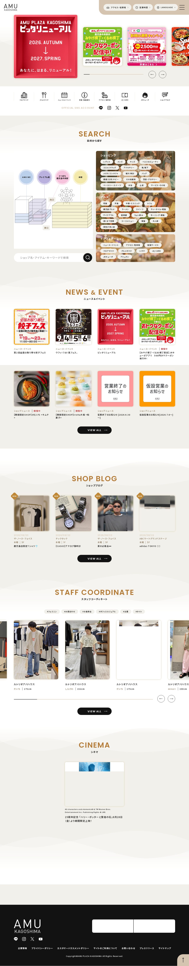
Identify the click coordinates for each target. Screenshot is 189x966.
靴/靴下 (145, 167)
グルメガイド (126, 251)
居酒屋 (124, 215)
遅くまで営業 (108, 221)
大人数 (156, 221)
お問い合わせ (128, 958)
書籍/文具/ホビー (111, 179)
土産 (142, 185)
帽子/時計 (130, 173)
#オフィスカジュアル (107, 611)
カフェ (149, 203)
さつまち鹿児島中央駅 (62, 177)
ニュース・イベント (111, 245)
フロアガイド (108, 251)
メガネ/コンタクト (110, 173)
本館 (81, 177)
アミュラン (124, 256)
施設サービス (153, 245)
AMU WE (26, 177)
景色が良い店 (109, 227)
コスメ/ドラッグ (109, 167)
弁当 (130, 185)
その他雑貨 (131, 179)
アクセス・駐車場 (133, 245)
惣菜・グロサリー (150, 179)
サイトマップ (165, 958)
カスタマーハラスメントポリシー (73, 958)
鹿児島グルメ (108, 209)
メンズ (120, 161)
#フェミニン (52, 611)
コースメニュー (128, 221)
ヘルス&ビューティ (150, 161)
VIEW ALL (94, 430)
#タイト (139, 611)
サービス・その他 (158, 185)
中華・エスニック (133, 203)
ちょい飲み (138, 215)
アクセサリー (129, 167)
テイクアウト (108, 215)
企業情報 (22, 958)
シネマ (142, 251)
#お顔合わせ (69, 611)
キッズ (132, 161)
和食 (105, 203)
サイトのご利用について (105, 958)
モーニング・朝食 (158, 215)
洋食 (116, 203)
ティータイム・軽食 (158, 209)
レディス (106, 161)
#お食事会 (87, 611)
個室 (143, 221)
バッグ (144, 173)
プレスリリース (147, 958)
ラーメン (125, 209)
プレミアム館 (44, 177)
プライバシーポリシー (42, 958)
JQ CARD (156, 251)
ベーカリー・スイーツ (112, 185)
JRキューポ (108, 256)
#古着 (125, 611)
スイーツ (140, 209)
